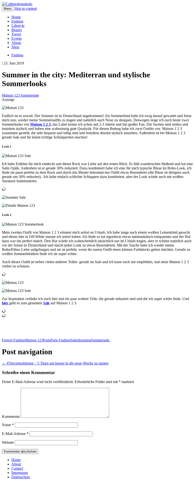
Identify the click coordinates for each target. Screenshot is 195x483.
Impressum (19, 473)
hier (5, 303)
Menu (7, 8)
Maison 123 (34, 340)
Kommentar (11, 416)
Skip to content (25, 8)
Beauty (16, 30)
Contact (17, 468)
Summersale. (100, 340)
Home (16, 17)
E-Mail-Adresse (15, 434)
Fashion (17, 21)
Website (8, 442)
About (16, 43)
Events (16, 38)
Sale (74, 340)
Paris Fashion (60, 340)
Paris (46, 340)
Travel (16, 34)
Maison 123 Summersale (20, 95)
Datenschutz (20, 477)
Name (8, 425)
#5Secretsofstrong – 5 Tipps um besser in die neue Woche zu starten (55, 363)
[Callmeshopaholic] (17, 4)
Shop (15, 47)
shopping (84, 340)
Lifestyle (17, 26)
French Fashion (13, 340)
